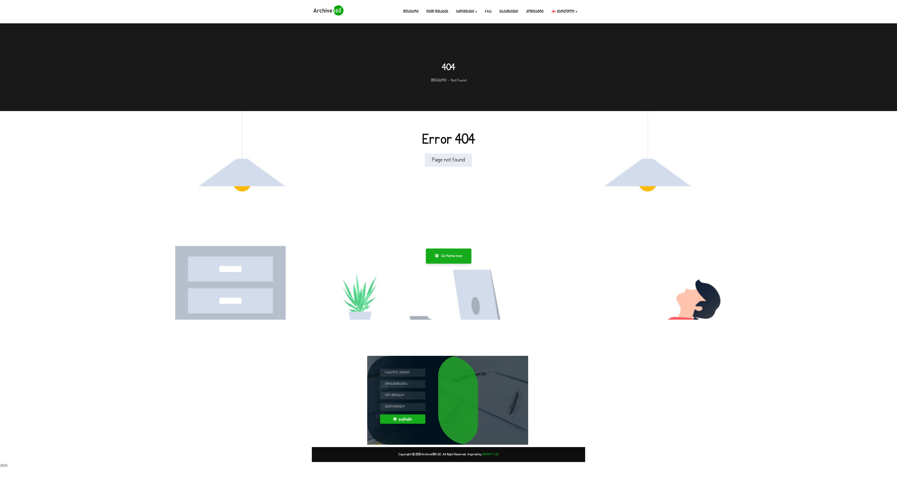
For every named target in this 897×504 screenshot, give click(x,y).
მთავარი (438, 80)
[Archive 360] (328, 12)
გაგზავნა (405, 419)
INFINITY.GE (490, 454)
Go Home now (451, 256)
